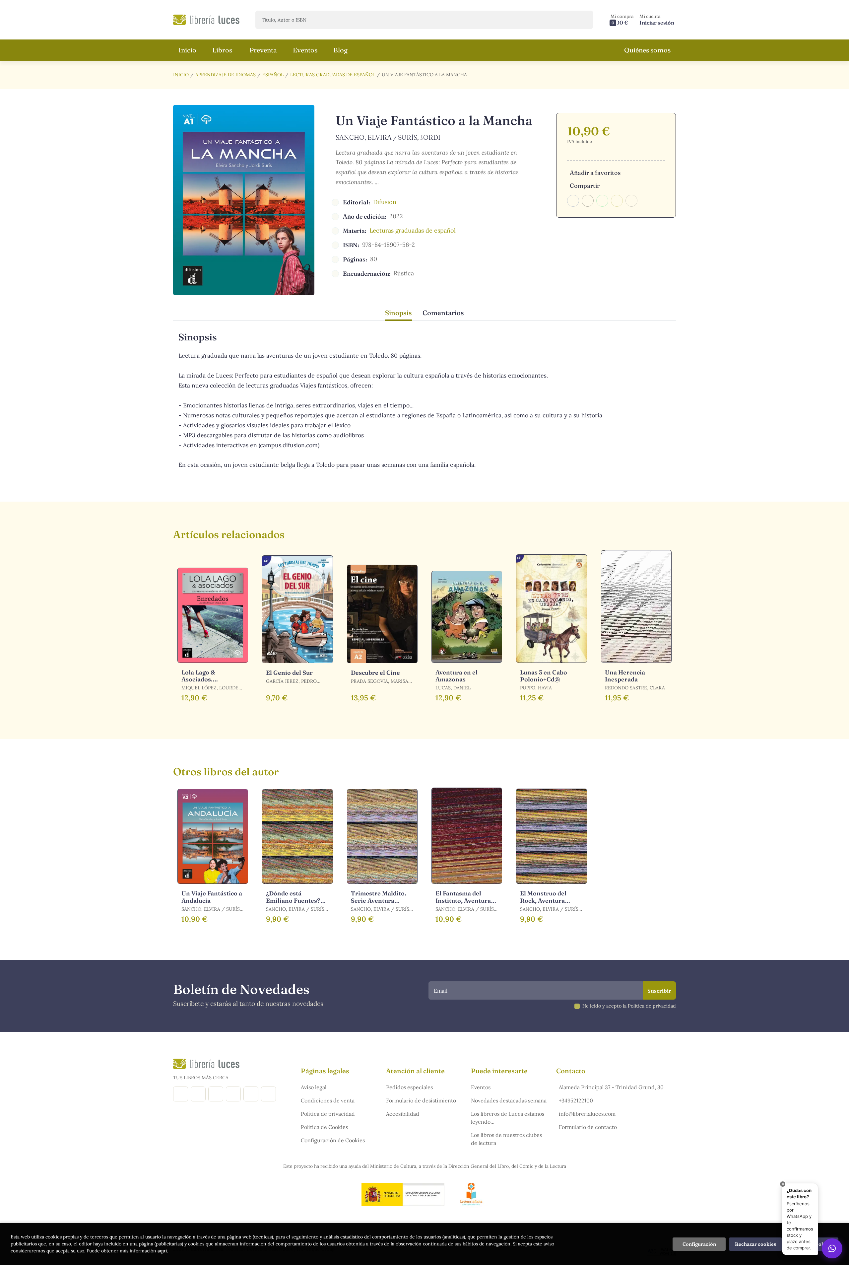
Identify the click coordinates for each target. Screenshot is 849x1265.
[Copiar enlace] (631, 201)
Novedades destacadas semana (509, 1100)
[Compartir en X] (588, 201)
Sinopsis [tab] (398, 313)
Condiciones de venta (328, 1100)
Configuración (699, 1244)
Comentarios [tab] (443, 313)
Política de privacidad (328, 1113)
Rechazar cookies (755, 1244)
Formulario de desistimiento (421, 1100)
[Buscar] (582, 20)
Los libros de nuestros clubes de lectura (506, 1139)
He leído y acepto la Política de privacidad (629, 1006)
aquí (162, 1251)
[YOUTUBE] (250, 1094)
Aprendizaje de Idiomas (225, 75)
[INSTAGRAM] (198, 1094)
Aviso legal (313, 1087)
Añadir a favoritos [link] (595, 172)
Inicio (181, 75)
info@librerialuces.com (587, 1113)
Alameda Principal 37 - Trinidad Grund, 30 (611, 1087)
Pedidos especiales (409, 1087)
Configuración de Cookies (333, 1140)
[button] (622, 20)
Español (273, 75)
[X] (215, 1094)
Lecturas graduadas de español (332, 75)
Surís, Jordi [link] (419, 137)
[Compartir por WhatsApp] (602, 201)
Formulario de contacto (588, 1127)
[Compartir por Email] (617, 201)
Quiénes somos (647, 50)
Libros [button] (222, 50)
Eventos (480, 1087)
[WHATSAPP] (268, 1094)
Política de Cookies (324, 1127)
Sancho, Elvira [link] (364, 137)
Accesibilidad (402, 1113)
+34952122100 (576, 1100)
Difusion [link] (384, 202)
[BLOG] (233, 1094)
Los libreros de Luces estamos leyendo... (507, 1117)
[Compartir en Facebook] (573, 201)
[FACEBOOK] (180, 1094)
